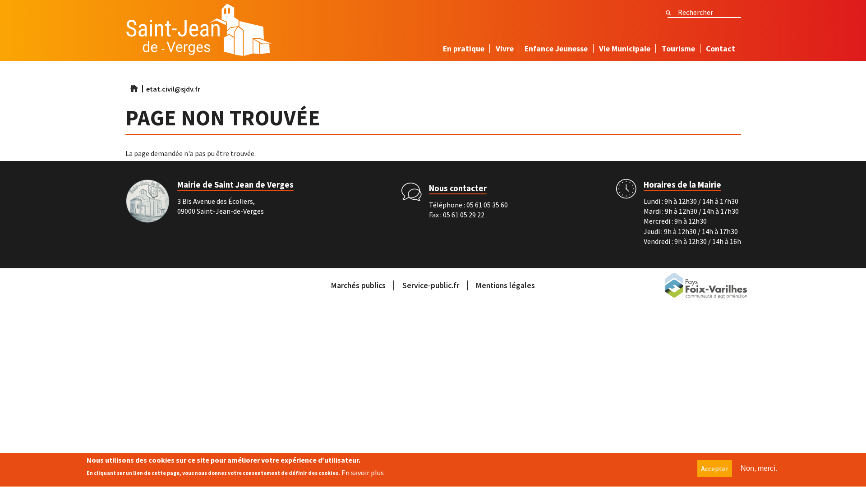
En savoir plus (362, 472)
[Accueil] (198, 32)
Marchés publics (358, 285)
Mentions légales (505, 285)
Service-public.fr (430, 285)
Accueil (133, 88)
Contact (720, 49)
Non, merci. (759, 468)
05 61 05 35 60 (487, 204)
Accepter (714, 468)
